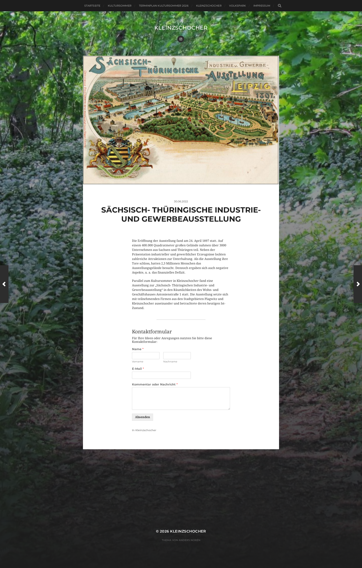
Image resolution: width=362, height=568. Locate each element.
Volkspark (237, 5)
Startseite (92, 5)
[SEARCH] (279, 6)
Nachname (170, 361)
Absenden (142, 417)
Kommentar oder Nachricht (155, 384)
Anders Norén (189, 540)
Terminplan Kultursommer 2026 (164, 5)
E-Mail (138, 369)
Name (137, 349)
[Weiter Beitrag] (358, 284)
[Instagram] (180, 39)
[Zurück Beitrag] (4, 284)
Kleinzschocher (209, 5)
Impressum (261, 5)
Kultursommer (119, 5)
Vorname (137, 361)
